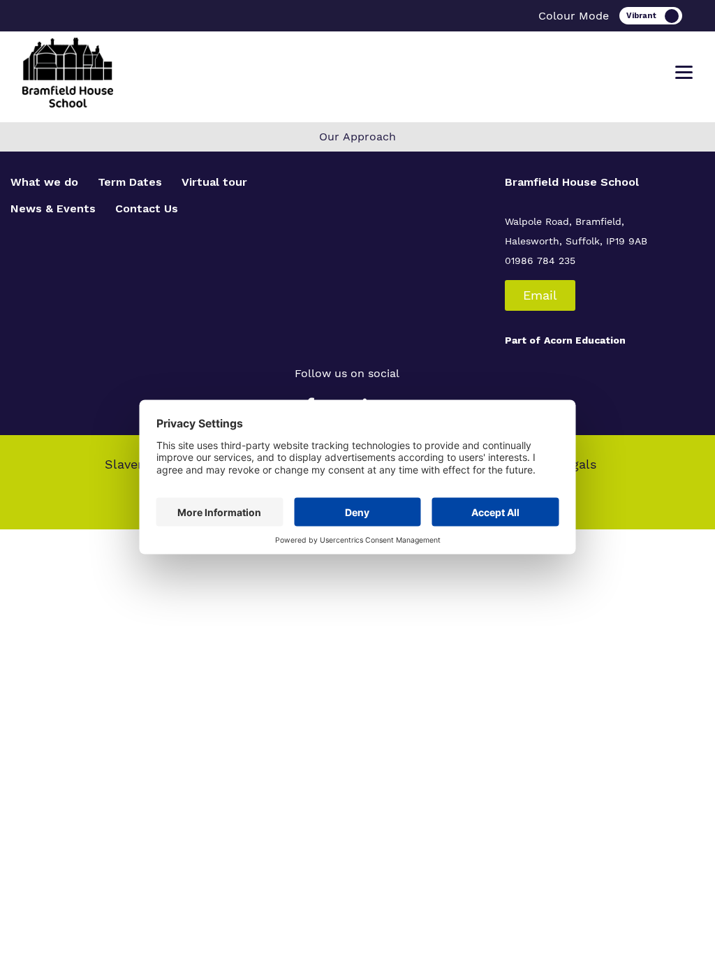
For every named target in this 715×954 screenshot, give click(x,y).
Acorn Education (585, 340)
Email (540, 295)
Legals (576, 464)
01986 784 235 (540, 260)
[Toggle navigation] (684, 72)
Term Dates (130, 182)
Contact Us (146, 208)
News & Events (53, 208)
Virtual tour (214, 182)
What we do (44, 182)
